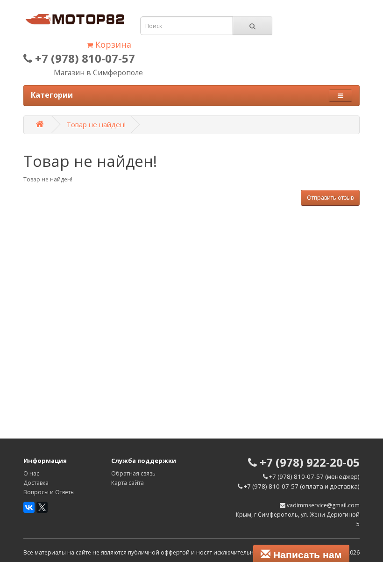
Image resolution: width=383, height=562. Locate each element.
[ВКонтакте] (29, 507)
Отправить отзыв (330, 198)
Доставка (36, 483)
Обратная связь (133, 473)
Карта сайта (127, 483)
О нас (31, 473)
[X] (42, 507)
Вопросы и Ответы (49, 492)
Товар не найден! (96, 124)
